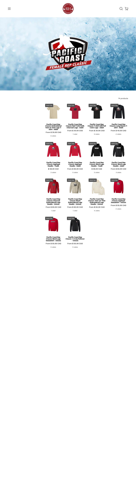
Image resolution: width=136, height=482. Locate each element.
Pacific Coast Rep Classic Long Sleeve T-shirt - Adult (118, 126)
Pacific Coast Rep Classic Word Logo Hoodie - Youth (97, 164)
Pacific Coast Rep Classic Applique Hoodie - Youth (53, 164)
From (53, 132)
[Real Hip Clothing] (68, 8)
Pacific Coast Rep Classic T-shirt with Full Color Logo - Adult (97, 126)
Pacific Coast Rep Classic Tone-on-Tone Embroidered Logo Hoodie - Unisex (96, 201)
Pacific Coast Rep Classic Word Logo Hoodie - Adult (118, 164)
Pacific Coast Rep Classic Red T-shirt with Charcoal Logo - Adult (75, 126)
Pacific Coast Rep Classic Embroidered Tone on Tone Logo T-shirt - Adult (53, 127)
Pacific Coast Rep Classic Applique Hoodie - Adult (75, 164)
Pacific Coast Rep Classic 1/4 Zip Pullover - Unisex (75, 239)
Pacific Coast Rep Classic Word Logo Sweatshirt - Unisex (53, 239)
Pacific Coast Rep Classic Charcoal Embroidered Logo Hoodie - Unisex (53, 201)
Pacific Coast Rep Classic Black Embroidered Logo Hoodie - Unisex (75, 201)
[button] (121, 9)
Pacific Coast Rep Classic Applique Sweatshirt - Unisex (118, 200)
